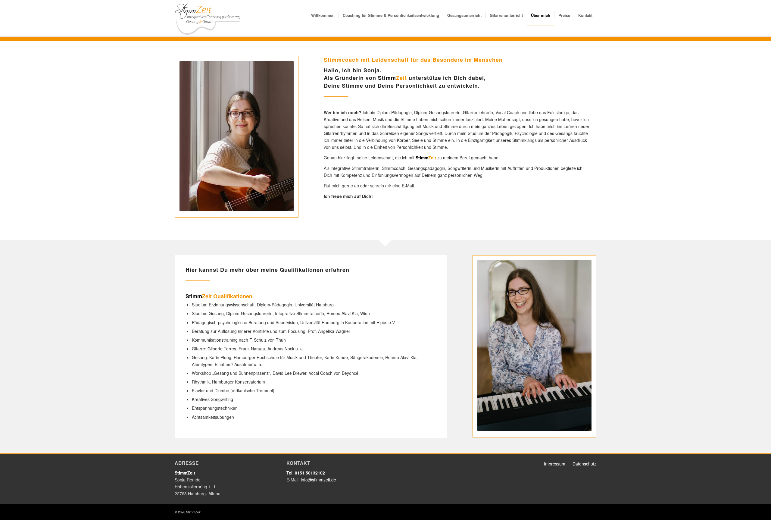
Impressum (554, 464)
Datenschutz (584, 464)
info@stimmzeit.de (318, 480)
